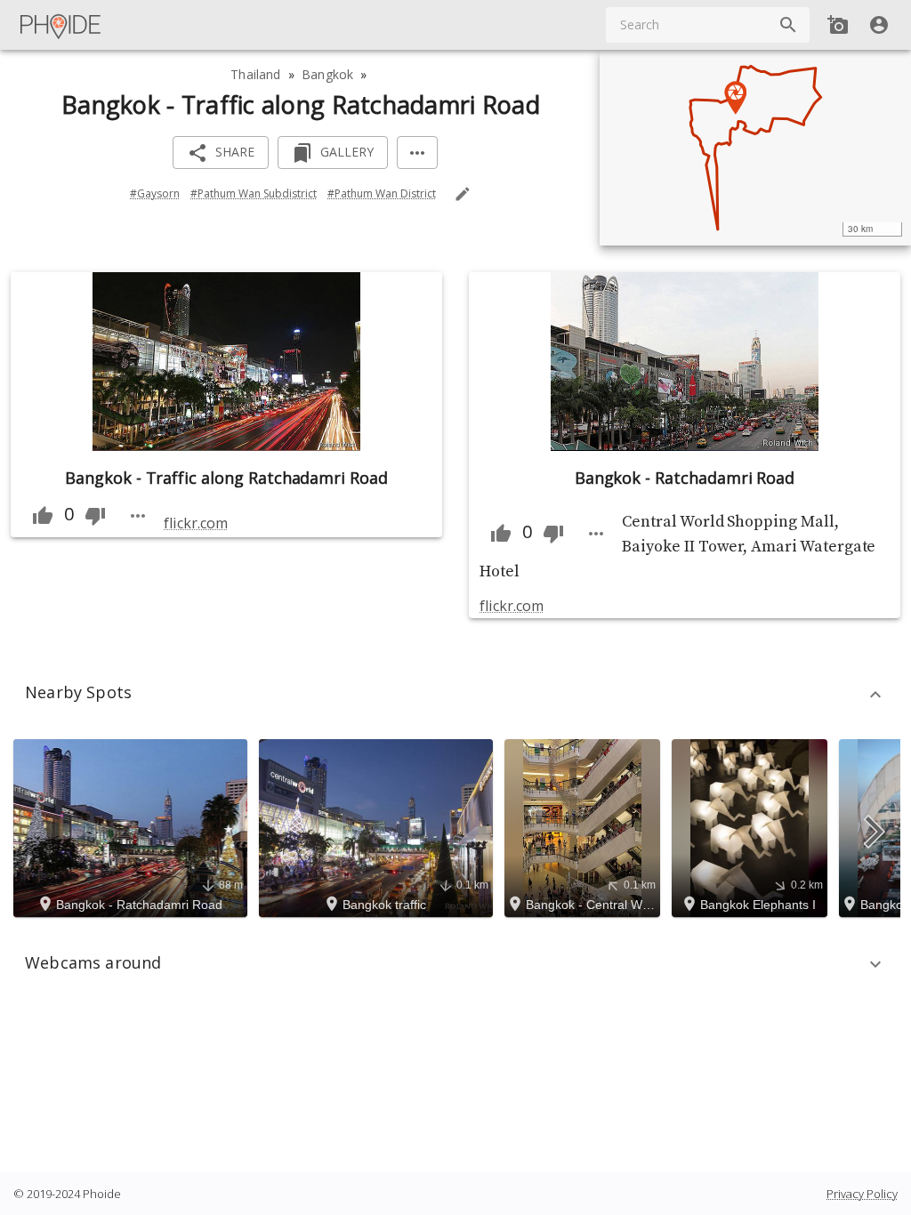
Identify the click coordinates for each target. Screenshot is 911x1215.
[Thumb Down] (95, 516)
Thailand (255, 74)
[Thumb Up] (42, 516)
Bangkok (327, 74)
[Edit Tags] (463, 194)
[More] (417, 152)
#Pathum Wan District (381, 193)
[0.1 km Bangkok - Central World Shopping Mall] (584, 826)
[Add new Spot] (838, 25)
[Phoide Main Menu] (61, 25)
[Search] (788, 25)
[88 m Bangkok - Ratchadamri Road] (133, 826)
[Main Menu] (61, 25)
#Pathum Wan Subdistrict (253, 193)
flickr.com (195, 523)
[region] (755, 147)
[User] (879, 25)
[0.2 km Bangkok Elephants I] (752, 826)
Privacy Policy (862, 1194)
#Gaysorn (155, 193)
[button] (455, 694)
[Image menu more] (138, 516)
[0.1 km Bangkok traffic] (378, 826)
